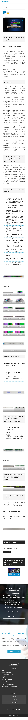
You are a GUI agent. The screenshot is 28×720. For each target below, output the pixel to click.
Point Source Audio (7, 679)
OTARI (3, 677)
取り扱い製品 (14, 668)
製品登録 (14, 696)
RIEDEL (4, 683)
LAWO (3, 676)
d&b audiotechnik (6, 672)
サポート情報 (14, 702)
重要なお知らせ (14, 699)
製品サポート (14, 693)
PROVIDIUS (5, 681)
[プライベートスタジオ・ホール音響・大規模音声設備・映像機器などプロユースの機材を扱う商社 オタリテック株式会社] (5, 1)
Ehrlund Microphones (8, 674)
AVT (3, 670)
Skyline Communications (8, 684)
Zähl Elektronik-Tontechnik (9, 686)
